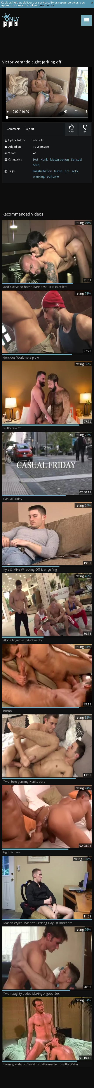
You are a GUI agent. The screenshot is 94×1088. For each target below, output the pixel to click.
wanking (39, 176)
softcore (53, 176)
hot (67, 171)
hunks (58, 171)
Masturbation (59, 159)
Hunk (44, 159)
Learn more (46, 5)
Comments (14, 129)
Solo (36, 165)
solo (75, 171)
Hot (35, 159)
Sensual (76, 159)
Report (30, 129)
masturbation (42, 171)
